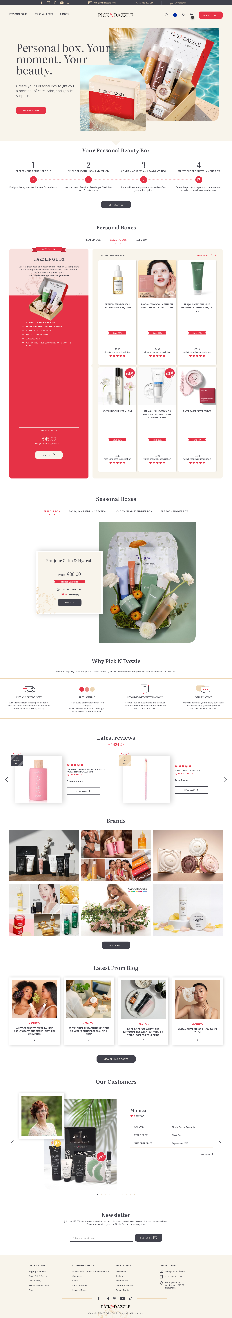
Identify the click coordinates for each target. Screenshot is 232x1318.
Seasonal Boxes (44, 14)
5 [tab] (114, 1194)
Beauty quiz (210, 15)
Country (139, 1127)
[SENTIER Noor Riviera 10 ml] (117, 386)
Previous (211, 255)
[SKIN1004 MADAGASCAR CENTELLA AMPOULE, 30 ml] (117, 279)
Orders (119, 1276)
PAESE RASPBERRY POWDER (197, 411)
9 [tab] (130, 1194)
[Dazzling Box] (49, 299)
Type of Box (141, 1135)
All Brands (116, 945)
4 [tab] (110, 1194)
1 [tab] (98, 1194)
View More (204, 1154)
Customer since (143, 1143)
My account (121, 1271)
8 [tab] (126, 1194)
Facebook (41, 2)
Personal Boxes (18, 14)
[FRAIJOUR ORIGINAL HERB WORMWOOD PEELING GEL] (197, 279)
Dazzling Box (49, 259)
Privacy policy (35, 1280)
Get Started (116, 204)
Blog (31, 1290)
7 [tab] (122, 1194)
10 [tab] (134, 1194)
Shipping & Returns (37, 1271)
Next (215, 255)
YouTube (62, 2)
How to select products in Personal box (90, 1271)
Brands (64, 14)
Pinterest (55, 2)
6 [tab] (118, 1194)
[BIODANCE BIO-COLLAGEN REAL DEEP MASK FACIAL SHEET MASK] (157, 279)
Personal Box (31, 110)
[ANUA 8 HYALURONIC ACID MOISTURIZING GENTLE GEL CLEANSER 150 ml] (157, 386)
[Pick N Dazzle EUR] (175, 15)
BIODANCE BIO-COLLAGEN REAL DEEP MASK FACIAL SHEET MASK (157, 306)
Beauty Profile (122, 1290)
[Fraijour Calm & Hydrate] (147, 582)
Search (75, 1280)
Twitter (68, 2)
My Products (122, 1280)
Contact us (77, 1276)
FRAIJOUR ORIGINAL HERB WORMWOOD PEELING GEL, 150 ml (197, 307)
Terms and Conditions (39, 1285)
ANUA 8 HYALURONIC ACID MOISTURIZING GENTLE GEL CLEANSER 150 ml (157, 414)
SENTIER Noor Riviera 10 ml (117, 411)
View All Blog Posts (116, 1059)
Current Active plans (125, 1285)
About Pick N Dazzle (38, 1276)
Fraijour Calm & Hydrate (69, 560)
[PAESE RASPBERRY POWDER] (197, 386)
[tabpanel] (116, 1141)
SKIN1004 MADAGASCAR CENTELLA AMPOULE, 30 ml (117, 306)
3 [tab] (106, 1194)
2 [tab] (102, 1194)
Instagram (48, 2)
